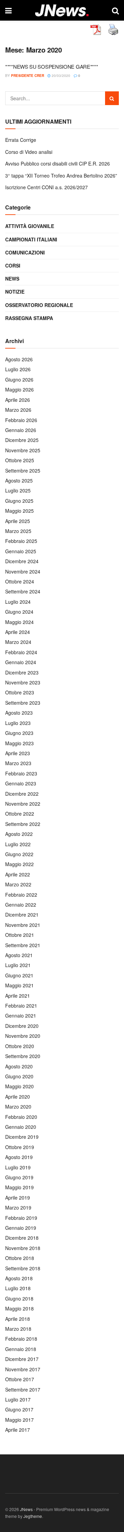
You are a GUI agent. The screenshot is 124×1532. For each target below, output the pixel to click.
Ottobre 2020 (19, 1046)
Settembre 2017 (22, 1389)
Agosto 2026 (19, 359)
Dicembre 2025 (22, 439)
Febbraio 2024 (21, 652)
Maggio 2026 (19, 389)
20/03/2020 (60, 75)
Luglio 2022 (18, 844)
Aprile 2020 (17, 1096)
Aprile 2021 (17, 995)
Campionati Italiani (31, 239)
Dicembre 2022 (22, 793)
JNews (26, 1509)
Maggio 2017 (19, 1419)
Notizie (14, 291)
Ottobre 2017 (19, 1379)
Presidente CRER (27, 75)
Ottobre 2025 (19, 460)
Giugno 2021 (19, 975)
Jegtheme (32, 1516)
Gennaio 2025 (20, 551)
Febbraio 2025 (21, 540)
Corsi (12, 265)
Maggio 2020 (19, 1086)
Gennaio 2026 (20, 430)
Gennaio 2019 (20, 1227)
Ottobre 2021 (19, 934)
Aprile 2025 (17, 521)
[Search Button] (112, 98)
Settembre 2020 (22, 1056)
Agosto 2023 (19, 712)
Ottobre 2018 (19, 1258)
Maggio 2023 (19, 743)
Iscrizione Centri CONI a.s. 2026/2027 (46, 187)
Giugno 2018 (19, 1298)
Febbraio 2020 (21, 1116)
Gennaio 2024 (20, 662)
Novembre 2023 (22, 682)
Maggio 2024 (19, 622)
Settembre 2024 (22, 591)
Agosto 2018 (19, 1278)
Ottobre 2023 (19, 692)
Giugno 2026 (19, 379)
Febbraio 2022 (21, 894)
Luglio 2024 (18, 601)
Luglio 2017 (18, 1399)
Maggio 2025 (19, 510)
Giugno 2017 (19, 1409)
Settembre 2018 (22, 1268)
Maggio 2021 (19, 985)
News (12, 278)
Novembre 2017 (22, 1369)
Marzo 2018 (18, 1328)
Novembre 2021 (22, 924)
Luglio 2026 (18, 369)
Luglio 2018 (18, 1288)
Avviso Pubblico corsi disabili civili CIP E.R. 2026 (57, 163)
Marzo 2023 (18, 763)
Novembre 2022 (22, 803)
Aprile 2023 (17, 753)
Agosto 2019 (19, 1157)
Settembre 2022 (22, 823)
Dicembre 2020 (22, 1025)
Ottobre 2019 (19, 1147)
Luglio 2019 (18, 1167)
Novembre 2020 (22, 1035)
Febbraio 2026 (21, 420)
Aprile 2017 (17, 1429)
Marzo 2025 (18, 530)
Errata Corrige (20, 139)
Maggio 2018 (19, 1308)
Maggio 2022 (19, 864)
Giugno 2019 (19, 1177)
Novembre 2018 (22, 1248)
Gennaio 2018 (20, 1349)
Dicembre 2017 (22, 1358)
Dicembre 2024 (22, 561)
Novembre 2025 (22, 450)
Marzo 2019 (18, 1207)
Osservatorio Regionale (39, 305)
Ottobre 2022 (19, 813)
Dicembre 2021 (22, 914)
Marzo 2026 (18, 409)
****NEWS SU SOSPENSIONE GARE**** (51, 66)
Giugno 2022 (19, 854)
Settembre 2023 (22, 702)
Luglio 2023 (18, 722)
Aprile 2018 (17, 1318)
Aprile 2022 (17, 874)
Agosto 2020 (19, 1066)
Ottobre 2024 (19, 581)
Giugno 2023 (19, 732)
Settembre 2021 (22, 945)
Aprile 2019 (17, 1197)
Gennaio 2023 (20, 783)
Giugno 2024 (19, 611)
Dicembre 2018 (22, 1237)
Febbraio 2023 (21, 773)
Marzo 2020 (18, 1106)
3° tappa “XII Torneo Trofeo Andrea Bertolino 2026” (61, 175)
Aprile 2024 (17, 631)
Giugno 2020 (19, 1076)
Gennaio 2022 (20, 904)
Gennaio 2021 (20, 1015)
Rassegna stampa (29, 318)
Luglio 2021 (18, 965)
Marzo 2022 (18, 884)
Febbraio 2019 (21, 1217)
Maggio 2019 (19, 1187)
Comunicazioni (25, 252)
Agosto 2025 (19, 480)
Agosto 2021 (19, 955)
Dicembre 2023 (22, 672)
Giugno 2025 (19, 500)
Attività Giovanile (29, 226)
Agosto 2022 (19, 833)
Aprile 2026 (17, 399)
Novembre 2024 (22, 571)
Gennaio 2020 (20, 1126)
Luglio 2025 (18, 490)
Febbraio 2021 (21, 1005)
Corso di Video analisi (28, 151)
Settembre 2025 (22, 470)
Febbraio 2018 (21, 1338)
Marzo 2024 (18, 641)
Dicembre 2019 (22, 1136)
